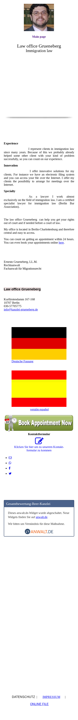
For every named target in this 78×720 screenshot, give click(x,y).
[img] (39, 17)
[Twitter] (10, 473)
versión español (39, 409)
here (61, 242)
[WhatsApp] (10, 463)
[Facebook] (9, 468)
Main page (39, 36)
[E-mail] (10, 457)
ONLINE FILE (39, 704)
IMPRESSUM (51, 697)
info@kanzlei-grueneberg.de (21, 309)
